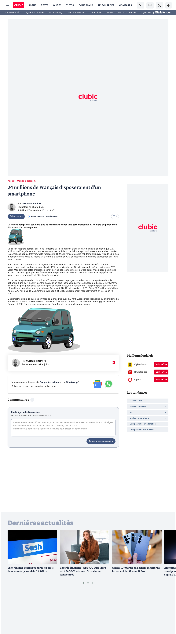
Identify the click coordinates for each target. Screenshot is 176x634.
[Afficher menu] (7, 5)
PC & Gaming (55, 13)
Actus (32, 5)
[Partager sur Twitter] (169, 619)
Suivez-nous (16, 216)
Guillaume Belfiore (32, 203)
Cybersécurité (12, 13)
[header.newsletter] (150, 5)
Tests (44, 5)
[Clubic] (18, 5)
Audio (110, 13)
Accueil (11, 181)
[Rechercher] (140, 5)
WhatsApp (72, 382)
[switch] (159, 5)
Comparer (125, 5)
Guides (57, 5)
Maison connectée (127, 13)
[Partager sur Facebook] (169, 610)
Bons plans (86, 5)
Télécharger (106, 5)
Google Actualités (49, 382)
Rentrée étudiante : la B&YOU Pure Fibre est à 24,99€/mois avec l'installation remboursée (83, 571)
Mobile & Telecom (76, 13)
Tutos (70, 5)
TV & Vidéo (96, 13)
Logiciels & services (34, 13)
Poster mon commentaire (101, 441)
